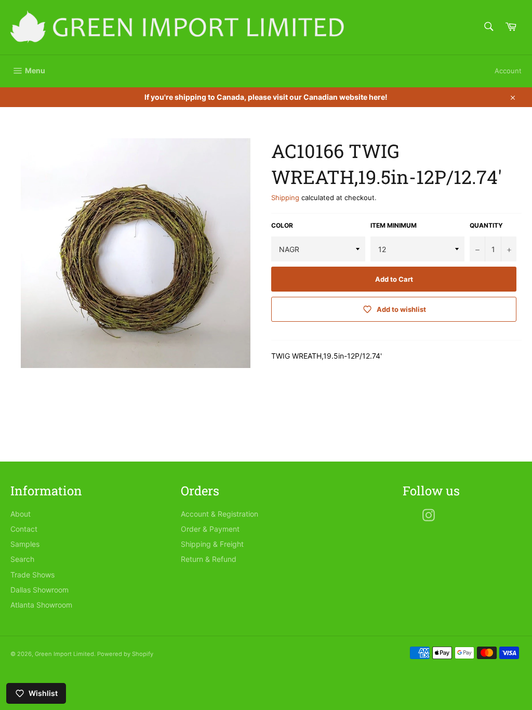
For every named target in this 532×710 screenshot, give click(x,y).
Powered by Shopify (125, 654)
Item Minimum (393, 225)
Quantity (486, 225)
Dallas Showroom (39, 589)
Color (282, 225)
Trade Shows (32, 574)
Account (508, 71)
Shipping (285, 197)
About (20, 513)
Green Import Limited (64, 654)
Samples (24, 544)
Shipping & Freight (212, 544)
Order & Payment (210, 528)
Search (22, 559)
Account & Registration (219, 513)
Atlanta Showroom (41, 604)
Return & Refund (208, 559)
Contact (23, 528)
